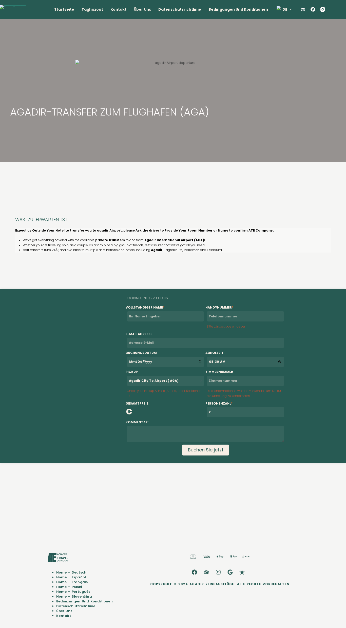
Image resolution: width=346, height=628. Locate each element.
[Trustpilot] (242, 572)
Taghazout (92, 9)
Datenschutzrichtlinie (179, 9)
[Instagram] (322, 9)
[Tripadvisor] (206, 572)
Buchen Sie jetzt (205, 450)
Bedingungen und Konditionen (238, 9)
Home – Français (72, 582)
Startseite (64, 9)
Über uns (142, 9)
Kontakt (118, 9)
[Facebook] (313, 9)
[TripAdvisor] (303, 9)
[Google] (230, 572)
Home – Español (71, 577)
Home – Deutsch (71, 572)
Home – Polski (69, 586)
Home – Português (73, 591)
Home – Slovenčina (74, 596)
